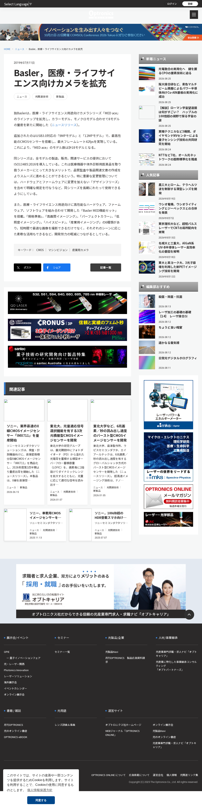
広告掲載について (139, 775)
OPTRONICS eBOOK (15, 737)
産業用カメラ (80, 250)
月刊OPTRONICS (13, 725)
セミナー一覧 (62, 652)
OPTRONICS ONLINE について (108, 775)
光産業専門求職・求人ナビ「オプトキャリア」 (176, 654)
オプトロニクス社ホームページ (123, 725)
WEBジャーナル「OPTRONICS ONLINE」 (122, 733)
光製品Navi (111, 652)
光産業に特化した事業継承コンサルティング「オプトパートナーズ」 (176, 666)
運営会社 (158, 775)
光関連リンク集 (189, 775)
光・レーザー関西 (14, 664)
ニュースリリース (64, 124)
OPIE (6, 652)
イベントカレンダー (15, 688)
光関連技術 (41, 96)
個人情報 (171, 775)
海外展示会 (10, 682)
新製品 (60, 96)
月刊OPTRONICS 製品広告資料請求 (125, 660)
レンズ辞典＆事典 (65, 725)
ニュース (19, 49)
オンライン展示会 (14, 694)
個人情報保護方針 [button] (39, 790)
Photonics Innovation (16, 670)
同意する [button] (41, 800)
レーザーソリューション (18, 676)
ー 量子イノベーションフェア (22, 658)
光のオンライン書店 (15, 731)
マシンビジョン (58, 250)
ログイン (172, 3)
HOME (7, 49)
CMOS (40, 250)
